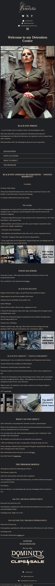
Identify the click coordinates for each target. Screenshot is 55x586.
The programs (10, 165)
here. (33, 452)
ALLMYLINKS (27, 541)
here (27, 281)
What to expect (11, 160)
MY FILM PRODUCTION (27, 544)
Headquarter (10, 151)
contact (19, 535)
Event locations (11, 156)
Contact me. (17, 456)
